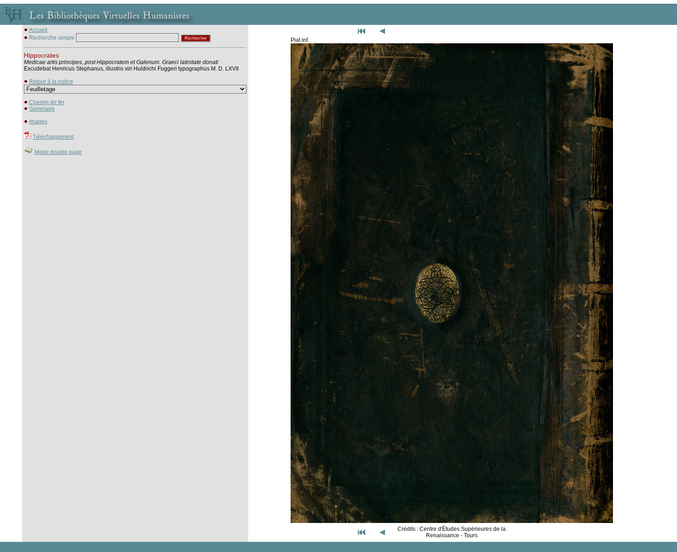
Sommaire (42, 109)
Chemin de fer (46, 102)
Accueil (38, 30)
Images (38, 121)
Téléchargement (53, 137)
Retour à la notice (51, 81)
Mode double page (58, 152)
